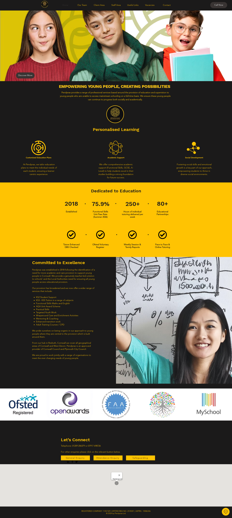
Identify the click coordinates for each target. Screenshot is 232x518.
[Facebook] (72, 461)
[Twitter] (76, 461)
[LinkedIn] (68, 461)
